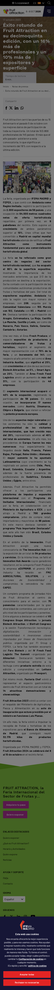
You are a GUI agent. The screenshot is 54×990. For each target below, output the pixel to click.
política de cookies (37, 965)
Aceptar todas (27, 974)
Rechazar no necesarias (27, 982)
